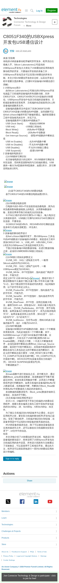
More (28, 25)
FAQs (32, 552)
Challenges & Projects (11, 531)
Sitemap (43, 556)
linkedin (36, 501)
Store (4, 544)
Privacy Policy (8, 556)
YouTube (50, 501)
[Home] (11, 10)
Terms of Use (42, 552)
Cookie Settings (9, 560)
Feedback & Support (19, 552)
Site (26, 10)
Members (6, 511)
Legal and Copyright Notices (27, 556)
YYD (12, 51)
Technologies (20, 18)
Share (29, 481)
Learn (4, 518)
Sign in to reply (12, 459)
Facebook (22, 501)
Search (32, 10)
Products (5, 538)
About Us (5, 552)
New (54, 22)
